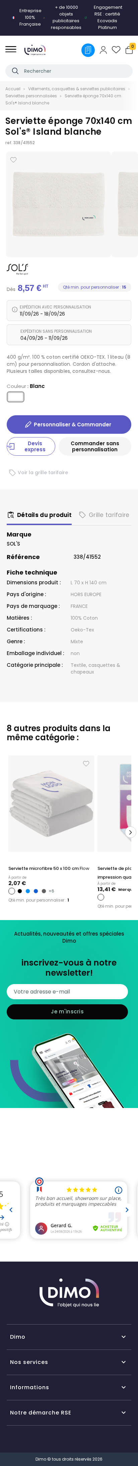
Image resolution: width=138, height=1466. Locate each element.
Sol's (13, 543)
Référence (23, 557)
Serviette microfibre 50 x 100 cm (48, 868)
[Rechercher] (15, 71)
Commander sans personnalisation (95, 446)
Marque (19, 534)
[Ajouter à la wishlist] (13, 160)
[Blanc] (15, 398)
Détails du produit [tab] (44, 515)
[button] (7, 832)
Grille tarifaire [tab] (109, 515)
